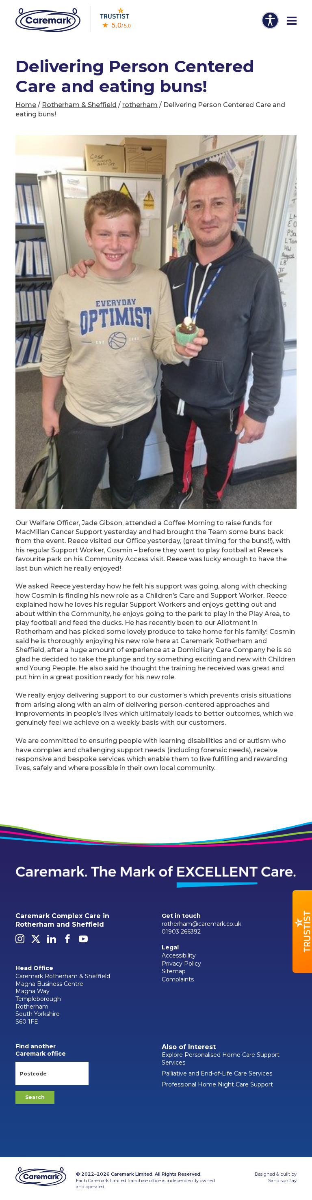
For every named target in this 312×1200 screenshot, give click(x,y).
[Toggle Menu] (292, 21)
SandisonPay (282, 1180)
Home (25, 105)
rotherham (140, 105)
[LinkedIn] (51, 941)
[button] (302, 931)
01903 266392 (181, 931)
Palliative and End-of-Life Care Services (217, 1073)
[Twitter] (35, 941)
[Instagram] (19, 941)
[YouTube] (83, 941)
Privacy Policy (181, 963)
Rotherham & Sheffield (79, 105)
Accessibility (179, 955)
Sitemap (174, 971)
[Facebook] (67, 941)
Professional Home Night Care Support (217, 1084)
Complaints (178, 979)
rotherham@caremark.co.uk (201, 923)
